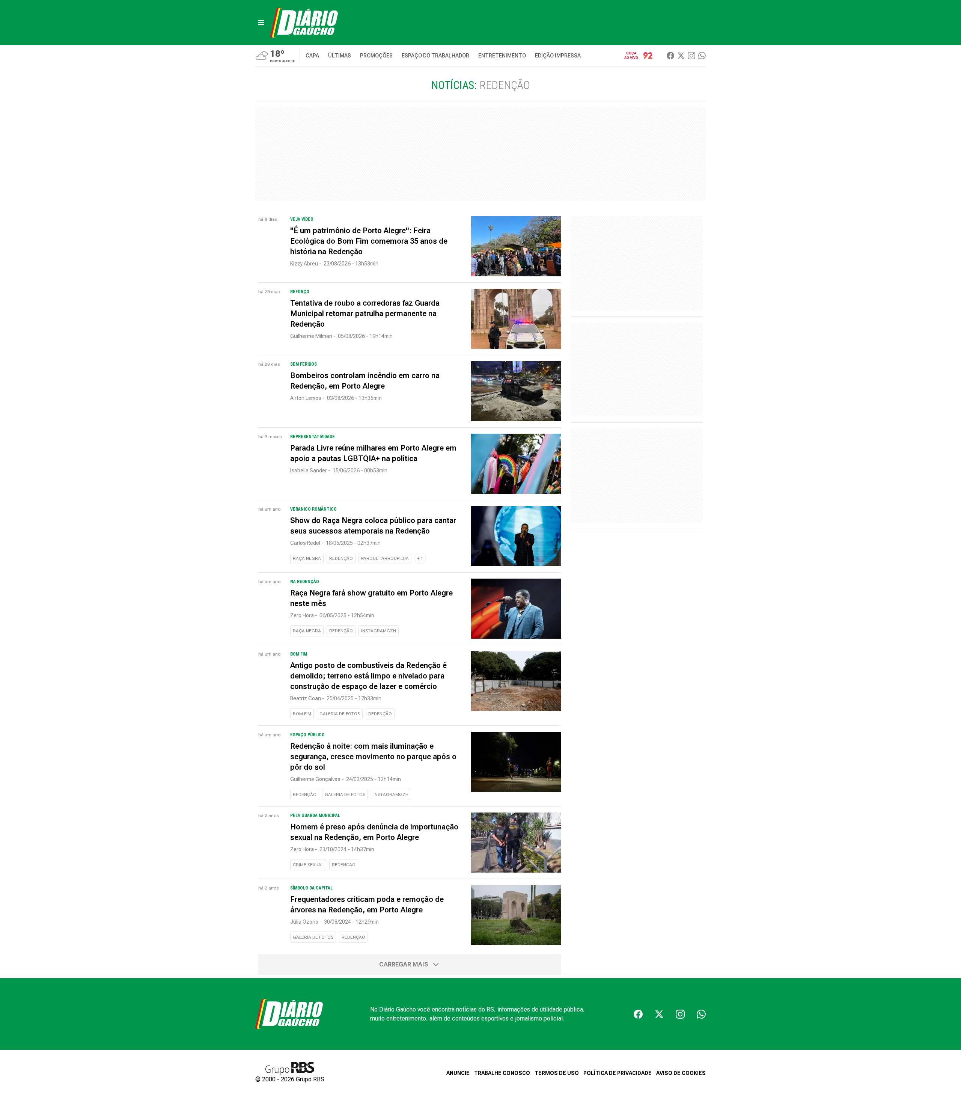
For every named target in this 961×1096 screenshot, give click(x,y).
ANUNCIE (458, 1073)
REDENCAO (343, 864)
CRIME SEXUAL (308, 864)
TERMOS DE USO (557, 1073)
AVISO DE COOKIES (681, 1073)
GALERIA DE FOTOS (339, 713)
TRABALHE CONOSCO (502, 1073)
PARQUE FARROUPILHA (385, 558)
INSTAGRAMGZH (378, 630)
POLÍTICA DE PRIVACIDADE (617, 1073)
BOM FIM (302, 713)
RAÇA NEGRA (307, 558)
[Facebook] (670, 55)
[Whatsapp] (702, 55)
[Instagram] (691, 55)
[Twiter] (681, 55)
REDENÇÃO (341, 558)
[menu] (261, 22)
